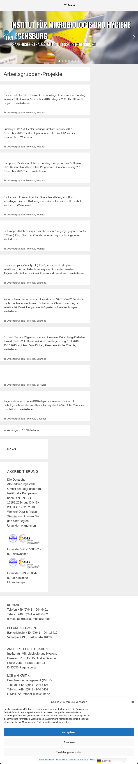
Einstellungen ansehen (69, 752)
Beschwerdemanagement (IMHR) (29, 680)
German (106, 760)
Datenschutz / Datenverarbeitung (72, 759)
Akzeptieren (69, 732)
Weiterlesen (22, 103)
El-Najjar (41, 384)
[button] (132, 702)
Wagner (40, 112)
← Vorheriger (11, 430)
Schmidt (41, 282)
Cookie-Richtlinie (46, 759)
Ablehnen (69, 742)
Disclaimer (95, 759)
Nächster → (32, 430)
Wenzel (40, 214)
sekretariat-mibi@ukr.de (34, 694)
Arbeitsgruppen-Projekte (21, 112)
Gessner (41, 418)
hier (14, 516)
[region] (69, 37)
